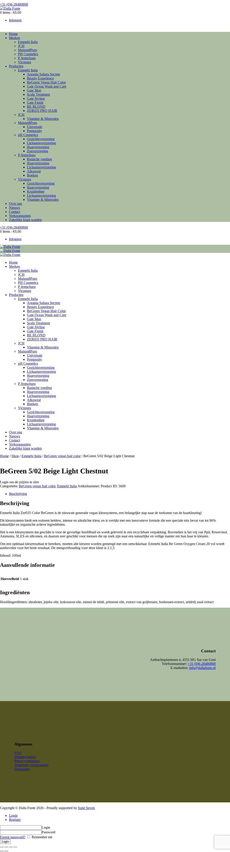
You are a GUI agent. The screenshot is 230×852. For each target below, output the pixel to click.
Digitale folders (25, 757)
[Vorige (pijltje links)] (2, 851)
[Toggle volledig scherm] (11, 847)
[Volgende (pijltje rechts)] (6, 851)
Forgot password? (12, 837)
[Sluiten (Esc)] (2, 847)
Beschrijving (18, 494)
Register (15, 819)
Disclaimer (22, 769)
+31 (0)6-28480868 (202, 664)
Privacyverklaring (27, 761)
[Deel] (6, 847)
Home (4, 456)
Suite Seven (86, 808)
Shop (15, 456)
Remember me (41, 837)
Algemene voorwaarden (31, 765)
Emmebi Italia (31, 456)
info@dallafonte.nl (202, 668)
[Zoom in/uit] (15, 847)
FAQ (18, 753)
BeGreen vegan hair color (62, 456)
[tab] (119, 494)
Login (13, 815)
